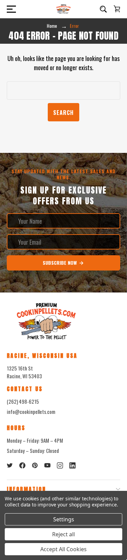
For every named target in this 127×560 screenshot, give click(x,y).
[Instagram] (60, 465)
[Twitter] (10, 465)
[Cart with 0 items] (116, 8)
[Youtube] (47, 465)
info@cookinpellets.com (31, 411)
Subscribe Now (60, 262)
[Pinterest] (35, 465)
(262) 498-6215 (23, 401)
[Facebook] (22, 465)
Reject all (63, 534)
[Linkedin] (72, 465)
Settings (63, 519)
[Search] (103, 9)
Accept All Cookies (63, 549)
